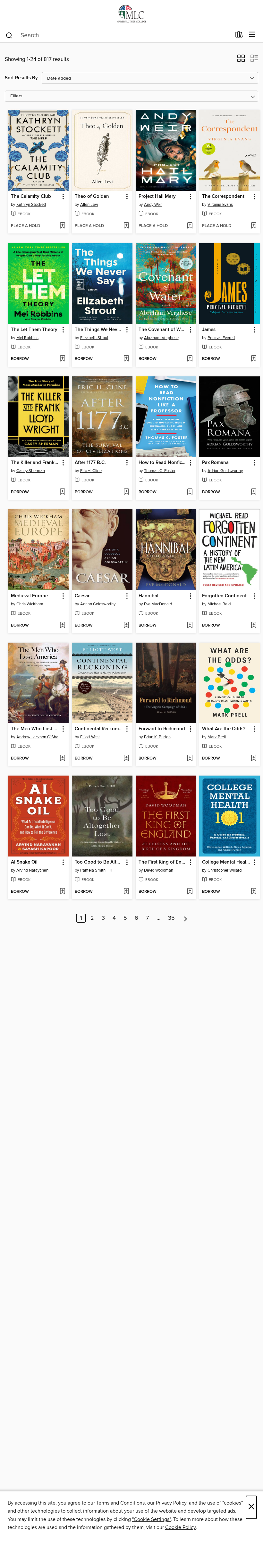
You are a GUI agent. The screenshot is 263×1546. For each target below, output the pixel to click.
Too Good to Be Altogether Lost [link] (99, 862)
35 (171, 918)
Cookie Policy (180, 1527)
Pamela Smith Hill (96, 870)
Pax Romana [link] (215, 463)
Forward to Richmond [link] (162, 729)
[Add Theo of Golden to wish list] (126, 226)
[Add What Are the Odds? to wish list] (254, 758)
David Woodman (158, 870)
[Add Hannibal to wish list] (190, 625)
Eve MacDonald (158, 604)
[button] (241, 60)
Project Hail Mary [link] (157, 196)
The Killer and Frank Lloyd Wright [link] (35, 463)
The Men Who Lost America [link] (35, 729)
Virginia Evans (220, 204)
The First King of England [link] (163, 862)
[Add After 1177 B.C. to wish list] (126, 492)
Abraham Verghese (161, 337)
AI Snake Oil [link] (24, 862)
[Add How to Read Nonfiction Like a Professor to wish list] (190, 492)
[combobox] (118, 35)
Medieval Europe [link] (29, 596)
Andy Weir (153, 204)
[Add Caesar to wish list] (126, 625)
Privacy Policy (171, 1503)
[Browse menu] (252, 35)
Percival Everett (221, 337)
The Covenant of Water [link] (163, 330)
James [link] (209, 330)
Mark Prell (217, 737)
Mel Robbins (27, 337)
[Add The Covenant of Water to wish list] (190, 359)
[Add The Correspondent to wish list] (254, 226)
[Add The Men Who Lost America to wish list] (62, 758)
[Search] (9, 35)
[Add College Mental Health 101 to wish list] (254, 892)
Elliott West (90, 737)
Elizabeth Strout (94, 337)
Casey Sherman (30, 470)
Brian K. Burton (157, 737)
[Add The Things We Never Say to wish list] (126, 359)
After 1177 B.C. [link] (90, 463)
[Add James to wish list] (254, 359)
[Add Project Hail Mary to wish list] (190, 226)
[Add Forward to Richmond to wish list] (190, 758)
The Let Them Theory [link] (34, 330)
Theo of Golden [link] (92, 196)
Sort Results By (21, 78)
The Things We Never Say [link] (99, 330)
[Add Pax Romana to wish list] (254, 492)
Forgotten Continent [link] (224, 596)
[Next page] (185, 918)
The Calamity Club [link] (31, 196)
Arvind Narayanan (32, 870)
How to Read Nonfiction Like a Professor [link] (163, 463)
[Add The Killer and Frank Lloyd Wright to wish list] (62, 492)
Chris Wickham (29, 604)
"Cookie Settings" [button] (151, 1519)
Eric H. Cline (91, 470)
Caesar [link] (82, 596)
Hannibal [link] (148, 596)
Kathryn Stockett (31, 204)
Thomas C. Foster (159, 470)
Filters (16, 96)
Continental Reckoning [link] (99, 729)
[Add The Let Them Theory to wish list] (62, 359)
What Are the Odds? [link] (223, 729)
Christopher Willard (225, 870)
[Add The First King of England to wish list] (190, 892)
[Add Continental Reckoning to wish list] (126, 758)
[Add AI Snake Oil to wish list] (62, 892)
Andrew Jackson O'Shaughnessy (39, 737)
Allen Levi (89, 204)
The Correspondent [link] (223, 196)
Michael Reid (219, 604)
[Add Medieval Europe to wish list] (62, 625)
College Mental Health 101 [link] (226, 862)
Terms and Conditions (120, 1503)
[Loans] (239, 36)
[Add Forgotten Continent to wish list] (254, 625)
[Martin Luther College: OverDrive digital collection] (131, 13)
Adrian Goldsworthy (225, 470)
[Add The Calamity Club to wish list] (62, 226)
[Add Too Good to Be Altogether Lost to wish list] (126, 892)
